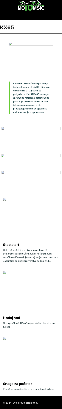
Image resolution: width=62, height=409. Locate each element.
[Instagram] (3, 13)
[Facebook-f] (9, 13)
